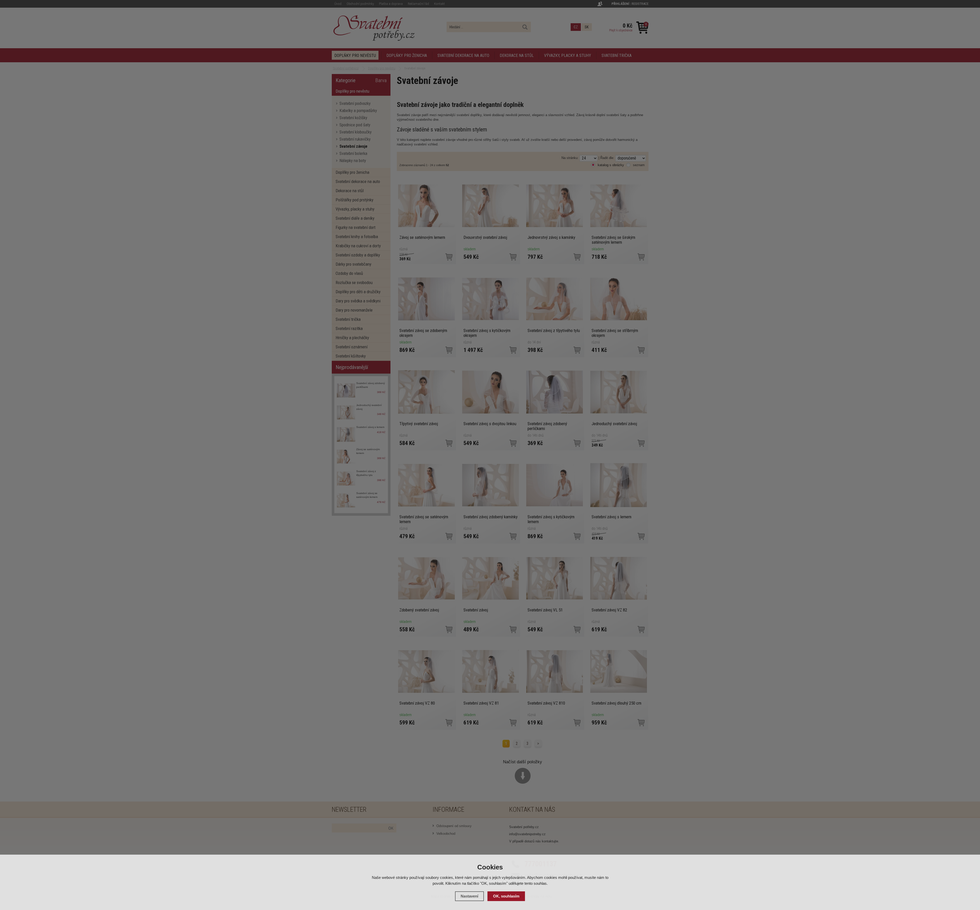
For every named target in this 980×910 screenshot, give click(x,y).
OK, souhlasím (506, 896)
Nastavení (469, 896)
